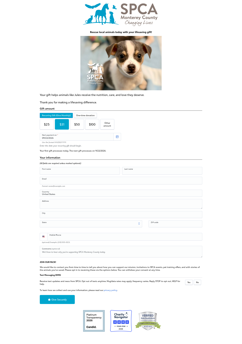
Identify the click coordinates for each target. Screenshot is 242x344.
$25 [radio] (47, 124)
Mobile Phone (55, 235)
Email (44, 179)
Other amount (107, 124)
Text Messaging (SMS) (50, 275)
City (44, 213)
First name (46, 169)
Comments (51, 249)
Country (45, 192)
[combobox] (121, 195)
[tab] (56, 115)
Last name (128, 169)
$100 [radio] (92, 124)
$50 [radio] (77, 124)
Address (45, 201)
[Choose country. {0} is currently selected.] (43, 237)
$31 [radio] (62, 124)
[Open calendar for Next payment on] (117, 137)
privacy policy (110, 290)
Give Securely (59, 299)
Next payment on (49, 135)
